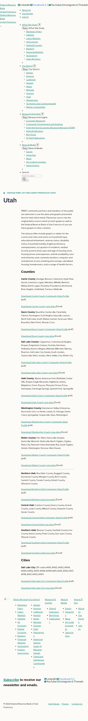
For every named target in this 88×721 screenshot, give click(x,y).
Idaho (29, 86)
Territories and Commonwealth (41, 103)
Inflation (30, 35)
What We (21, 599)
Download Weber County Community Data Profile (45, 455)
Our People (27, 13)
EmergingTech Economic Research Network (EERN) (50, 127)
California (31, 79)
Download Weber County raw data (38, 465)
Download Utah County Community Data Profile (44, 395)
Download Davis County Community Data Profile (44, 329)
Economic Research (35, 121)
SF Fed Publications (35, 138)
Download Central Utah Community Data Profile (44, 517)
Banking (30, 48)
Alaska (29, 72)
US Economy (32, 42)
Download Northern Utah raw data (38, 499)
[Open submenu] (39, 24)
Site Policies (54, 704)
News (28, 158)
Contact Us (77, 704)
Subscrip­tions (32, 165)
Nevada (30, 90)
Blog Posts (31, 134)
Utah (28, 96)
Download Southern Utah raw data (38, 553)
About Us (26, 10)
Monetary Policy (34, 31)
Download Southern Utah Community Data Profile (45, 542)
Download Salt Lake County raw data (39, 372)
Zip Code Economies (36, 162)
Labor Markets (33, 38)
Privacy (65, 704)
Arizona (30, 76)
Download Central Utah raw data (37, 524)
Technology (31, 55)
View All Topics (33, 59)
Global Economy (34, 45)
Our (34, 599)
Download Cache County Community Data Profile (45, 296)
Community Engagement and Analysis (44, 124)
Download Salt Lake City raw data (38, 588)
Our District (27, 66)
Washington (32, 100)
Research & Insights (31, 114)
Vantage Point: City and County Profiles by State (31, 193)
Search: (25, 172)
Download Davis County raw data (37, 336)
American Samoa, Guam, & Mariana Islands (38, 646)
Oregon (30, 93)
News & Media (29, 145)
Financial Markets (34, 52)
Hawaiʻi (29, 83)
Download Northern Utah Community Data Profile (45, 489)
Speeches (31, 155)
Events (29, 151)
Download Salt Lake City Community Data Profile (44, 581)
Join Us (25, 17)
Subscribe (11, 680)
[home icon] (4, 193)
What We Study (30, 24)
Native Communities (35, 107)
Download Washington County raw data (41, 432)
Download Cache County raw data (38, 306)
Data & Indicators (34, 131)
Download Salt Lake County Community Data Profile (46, 362)
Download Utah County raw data (37, 402)
